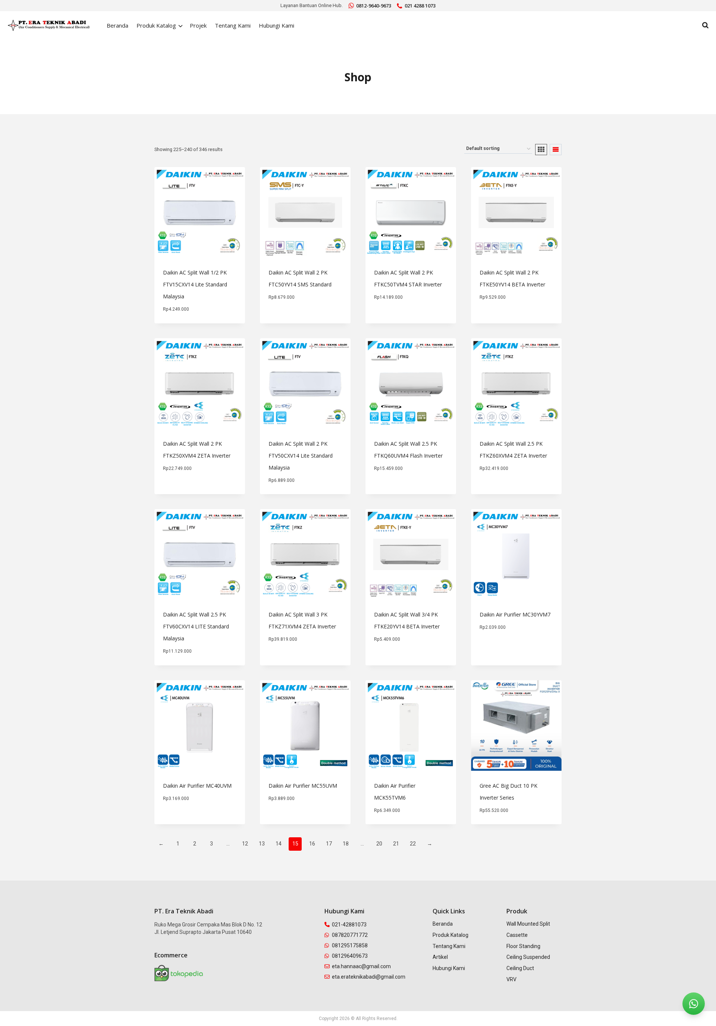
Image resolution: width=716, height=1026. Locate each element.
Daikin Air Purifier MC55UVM (302, 785)
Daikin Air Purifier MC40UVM (197, 785)
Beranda (117, 25)
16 (312, 844)
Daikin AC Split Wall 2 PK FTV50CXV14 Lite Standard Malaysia (300, 455)
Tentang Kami (233, 25)
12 (245, 844)
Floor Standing (523, 946)
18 (346, 844)
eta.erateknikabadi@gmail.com (368, 977)
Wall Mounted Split (528, 924)
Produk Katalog (450, 935)
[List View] (556, 149)
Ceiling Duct (520, 968)
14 (279, 844)
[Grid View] (541, 149)
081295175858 (350, 945)
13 (262, 844)
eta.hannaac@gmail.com (361, 966)
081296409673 (350, 956)
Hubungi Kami (276, 25)
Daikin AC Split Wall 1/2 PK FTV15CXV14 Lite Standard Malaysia (195, 284)
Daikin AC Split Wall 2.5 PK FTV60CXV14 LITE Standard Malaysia (196, 626)
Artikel (440, 957)
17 (329, 844)
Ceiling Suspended (528, 957)
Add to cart (284, 320)
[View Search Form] (705, 25)
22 (413, 844)
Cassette (517, 935)
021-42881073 (349, 925)
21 (396, 844)
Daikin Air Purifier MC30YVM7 (515, 614)
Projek (198, 25)
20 (379, 844)
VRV (511, 979)
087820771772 (350, 935)
